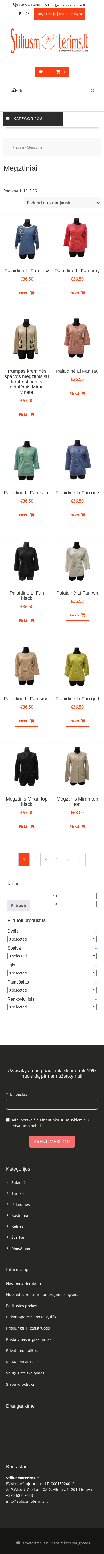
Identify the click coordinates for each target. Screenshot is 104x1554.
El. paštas (18, 1094)
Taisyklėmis (76, 1119)
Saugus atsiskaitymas (25, 1373)
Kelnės (17, 1226)
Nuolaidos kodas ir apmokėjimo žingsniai (42, 1294)
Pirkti (24, 292)
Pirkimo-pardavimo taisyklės (31, 1316)
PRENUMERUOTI (52, 1141)
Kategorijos (28, 118)
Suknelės (19, 1182)
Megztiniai (20, 1248)
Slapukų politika (20, 1384)
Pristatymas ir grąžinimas (28, 1339)
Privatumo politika (27, 1125)
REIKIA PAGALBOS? (22, 1361)
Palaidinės (20, 1204)
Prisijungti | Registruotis (28, 1328)
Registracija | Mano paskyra (60, 13)
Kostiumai (20, 1215)
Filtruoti (18, 905)
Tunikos (18, 1193)
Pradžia (18, 147)
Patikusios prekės (21, 1305)
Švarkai (17, 1237)
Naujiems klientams (24, 1283)
